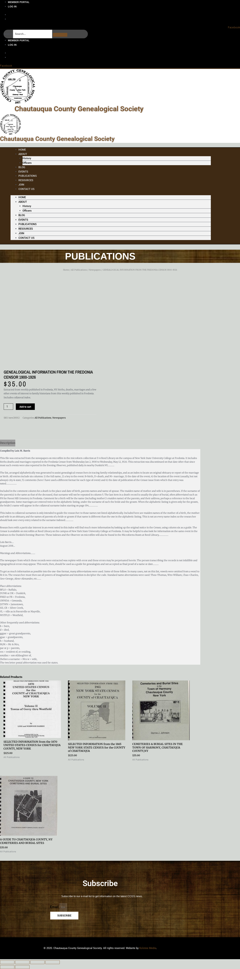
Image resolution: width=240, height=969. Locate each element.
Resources (25, 180)
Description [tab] (7, 443)
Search (8, 33)
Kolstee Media (147, 948)
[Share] (37, 962)
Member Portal (19, 2)
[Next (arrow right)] (22, 967)
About (22, 154)
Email (54, 907)
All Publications (79, 269)
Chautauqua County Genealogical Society (79, 109)
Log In (12, 6)
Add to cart (25, 407)
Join (21, 233)
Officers (27, 162)
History (26, 158)
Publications (27, 224)
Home (22, 197)
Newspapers (95, 269)
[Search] (60, 35)
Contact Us (26, 189)
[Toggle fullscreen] (22, 962)
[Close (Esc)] (52, 962)
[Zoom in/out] (7, 962)
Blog (21, 215)
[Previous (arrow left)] (7, 967)
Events (23, 219)
